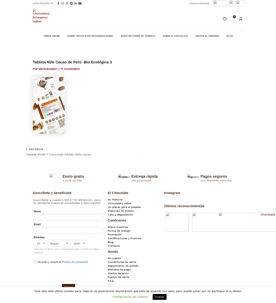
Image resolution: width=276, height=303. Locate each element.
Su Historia (115, 199)
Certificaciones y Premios (124, 238)
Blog (230, 36)
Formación (115, 234)
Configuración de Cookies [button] (130, 296)
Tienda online (51, 36)
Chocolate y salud (119, 203)
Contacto (114, 245)
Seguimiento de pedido (123, 265)
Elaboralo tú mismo (121, 210)
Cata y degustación (120, 214)
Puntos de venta (118, 277)
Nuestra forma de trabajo (138, 36)
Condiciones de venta (122, 261)
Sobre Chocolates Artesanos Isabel (90, 36)
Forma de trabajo (119, 230)
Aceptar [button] (159, 296)
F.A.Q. (111, 280)
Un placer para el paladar (124, 207)
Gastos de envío (118, 273)
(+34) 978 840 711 (43, 3)
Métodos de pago (119, 269)
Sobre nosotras (118, 226)
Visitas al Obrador (207, 36)
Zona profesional (199, 3)
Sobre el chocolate (175, 36)
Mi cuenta (114, 258)
